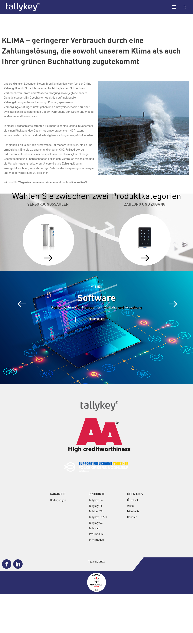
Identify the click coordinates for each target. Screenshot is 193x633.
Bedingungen (58, 500)
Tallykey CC (96, 522)
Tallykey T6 (96, 505)
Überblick (133, 500)
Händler (132, 517)
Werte (130, 505)
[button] (22, 303)
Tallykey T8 (96, 511)
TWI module (96, 534)
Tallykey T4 (96, 500)
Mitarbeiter (134, 511)
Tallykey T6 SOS (98, 517)
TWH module (97, 539)
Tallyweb (94, 528)
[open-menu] (174, 7)
